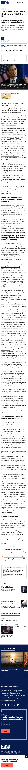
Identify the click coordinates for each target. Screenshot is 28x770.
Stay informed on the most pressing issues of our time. (12, 717)
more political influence (20, 375)
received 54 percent (13, 148)
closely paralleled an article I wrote (11, 140)
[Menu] (25, 2)
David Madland (7, 587)
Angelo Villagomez (12, 676)
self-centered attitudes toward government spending (12, 397)
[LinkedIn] (14, 705)
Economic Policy (8, 601)
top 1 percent (10, 344)
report (9, 474)
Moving (15, 105)
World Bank (15, 438)
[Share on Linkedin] (10, 50)
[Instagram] (11, 705)
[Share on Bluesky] (13, 50)
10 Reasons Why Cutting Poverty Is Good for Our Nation (13, 110)
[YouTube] (8, 705)
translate (9, 511)
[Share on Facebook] (6, 50)
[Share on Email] (17, 50)
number (12, 138)
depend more (17, 299)
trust (2, 227)
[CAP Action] (6, 747)
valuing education (20, 232)
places (17, 138)
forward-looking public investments (10, 267)
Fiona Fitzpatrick (4, 676)
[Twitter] (2, 705)
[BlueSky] (18, 705)
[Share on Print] (20, 50)
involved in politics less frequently (10, 382)
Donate (19, 2)
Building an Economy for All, (8, 45)
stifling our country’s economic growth (11, 134)
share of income (5, 350)
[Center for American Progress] (3, 2)
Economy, (17, 45)
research (13, 177)
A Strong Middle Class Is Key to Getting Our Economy (12, 104)
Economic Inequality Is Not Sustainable (14, 552)
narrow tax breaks (6, 283)
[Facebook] (5, 705)
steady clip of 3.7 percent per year (10, 152)
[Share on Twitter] (2, 50)
